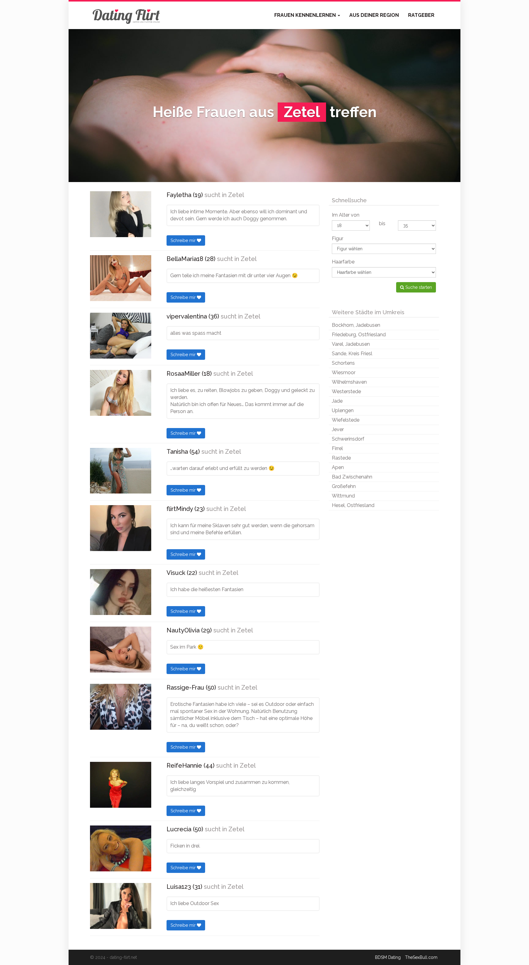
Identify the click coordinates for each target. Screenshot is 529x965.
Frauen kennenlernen (305, 15)
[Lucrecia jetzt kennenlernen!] (120, 848)
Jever (338, 429)
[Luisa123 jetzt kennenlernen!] (120, 906)
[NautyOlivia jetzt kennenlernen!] (120, 650)
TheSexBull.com (421, 957)
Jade (337, 401)
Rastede (341, 458)
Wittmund (343, 496)
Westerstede (346, 391)
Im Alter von (345, 215)
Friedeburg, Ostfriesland (359, 334)
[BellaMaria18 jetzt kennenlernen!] (120, 278)
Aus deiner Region (374, 15)
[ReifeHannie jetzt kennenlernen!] (120, 785)
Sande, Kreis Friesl (352, 353)
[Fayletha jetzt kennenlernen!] (120, 214)
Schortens (343, 363)
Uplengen (343, 410)
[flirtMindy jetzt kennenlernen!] (120, 528)
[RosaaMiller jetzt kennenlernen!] (120, 393)
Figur (337, 238)
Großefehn (344, 486)
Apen (338, 467)
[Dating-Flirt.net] (126, 15)
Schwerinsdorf (348, 439)
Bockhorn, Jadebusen (356, 325)
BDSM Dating (388, 957)
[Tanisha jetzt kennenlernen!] (120, 471)
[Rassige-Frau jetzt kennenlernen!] (120, 707)
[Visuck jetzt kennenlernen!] (120, 592)
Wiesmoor (343, 372)
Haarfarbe (343, 262)
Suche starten (418, 287)
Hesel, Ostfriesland (353, 505)
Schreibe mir (184, 240)
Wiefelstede (345, 420)
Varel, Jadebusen (351, 344)
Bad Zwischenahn (352, 477)
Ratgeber (421, 15)
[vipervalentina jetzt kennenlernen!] (120, 336)
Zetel (236, 195)
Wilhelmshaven (349, 382)
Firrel (337, 448)
